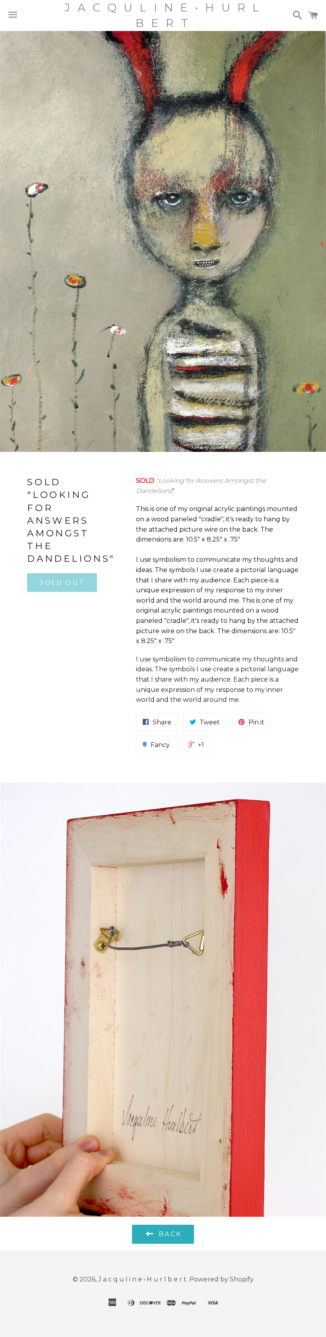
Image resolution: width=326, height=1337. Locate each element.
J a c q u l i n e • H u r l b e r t (162, 15)
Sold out (62, 582)
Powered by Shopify (221, 1279)
